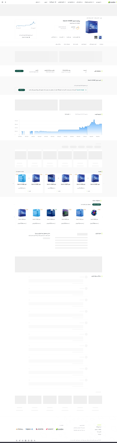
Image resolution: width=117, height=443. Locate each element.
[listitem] (88, 183)
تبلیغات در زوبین (98, 429)
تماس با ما (99, 431)
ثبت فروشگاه (98, 427)
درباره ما (99, 434)
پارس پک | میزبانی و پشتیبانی (79, 427)
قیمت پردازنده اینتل (90, 18)
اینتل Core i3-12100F (36, 219)
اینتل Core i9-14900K (51, 219)
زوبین (101, 18)
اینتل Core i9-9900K (94, 219)
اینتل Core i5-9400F (65, 219)
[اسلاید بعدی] (13, 183)
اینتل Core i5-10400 (22, 219)
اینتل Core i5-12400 (79, 219)
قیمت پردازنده (96, 18)
